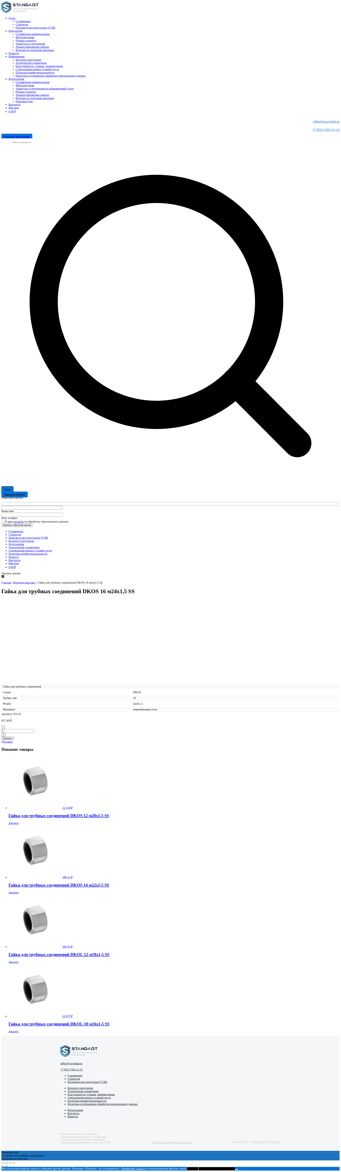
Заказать (7, 738)
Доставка (7, 741)
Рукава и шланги (26, 40)
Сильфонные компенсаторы (33, 34)
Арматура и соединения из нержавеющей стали (45, 88)
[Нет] (236, 1169)
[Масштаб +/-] (2, 1162)
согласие (18, 521)
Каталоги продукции (28, 59)
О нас (12, 18)
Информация (16, 56)
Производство (24, 101)
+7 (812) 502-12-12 (326, 130)
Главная (6, 582)
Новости (14, 53)
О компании (23, 21)
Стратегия (22, 24)
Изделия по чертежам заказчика (35, 50)
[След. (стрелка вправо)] (6, 1166)
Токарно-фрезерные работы (32, 46)
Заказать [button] (14, 823)
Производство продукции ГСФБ (35, 27)
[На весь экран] (6, 1162)
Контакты (14, 104)
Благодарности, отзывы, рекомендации (39, 66)
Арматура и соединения (30, 43)
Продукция (15, 30)
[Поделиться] (10, 1162)
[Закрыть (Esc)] (13, 1162)
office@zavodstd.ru (326, 121)
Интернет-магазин (24, 582)
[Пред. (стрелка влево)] (2, 1166)
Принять (192, 1168)
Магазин (14, 107)
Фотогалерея (16, 78)
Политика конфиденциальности (35, 72)
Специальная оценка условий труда (37, 69)
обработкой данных (133, 1168)
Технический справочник (31, 62)
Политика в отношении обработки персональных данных (51, 75)
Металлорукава (25, 37)
